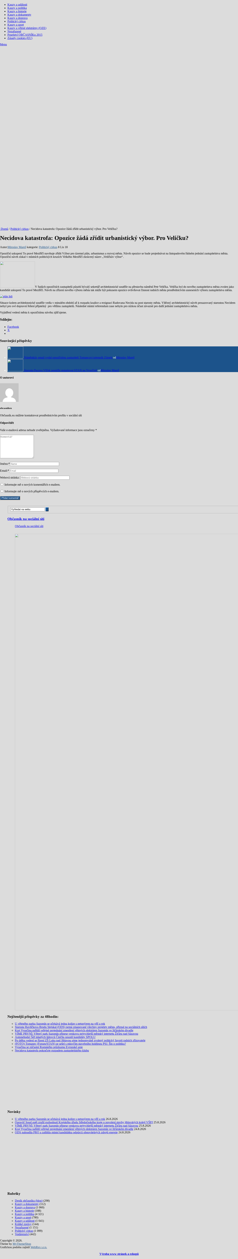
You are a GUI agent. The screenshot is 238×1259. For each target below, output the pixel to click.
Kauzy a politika (17, 7)
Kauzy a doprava (17, 18)
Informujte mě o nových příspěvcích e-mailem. (31, 491)
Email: (4, 470)
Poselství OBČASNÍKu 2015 (24, 34)
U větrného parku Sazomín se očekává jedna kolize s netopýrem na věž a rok (60, 1023)
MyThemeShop (22, 1243)
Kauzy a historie (17, 11)
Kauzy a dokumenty (19, 14)
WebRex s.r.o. (38, 1247)
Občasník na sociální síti (25, 519)
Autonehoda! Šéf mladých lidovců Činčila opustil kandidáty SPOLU (55, 1037)
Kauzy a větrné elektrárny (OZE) (26, 28)
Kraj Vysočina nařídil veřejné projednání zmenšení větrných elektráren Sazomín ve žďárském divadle (74, 1030)
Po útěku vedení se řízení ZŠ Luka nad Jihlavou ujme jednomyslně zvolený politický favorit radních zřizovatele (80, 1040)
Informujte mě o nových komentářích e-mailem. (32, 484)
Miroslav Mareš (17, 247)
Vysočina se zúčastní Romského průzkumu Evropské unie (49, 1047)
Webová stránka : (10, 477)
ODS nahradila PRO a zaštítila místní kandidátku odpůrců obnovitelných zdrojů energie (66, 1132)
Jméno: (5, 463)
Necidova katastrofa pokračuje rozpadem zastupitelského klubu (52, 1050)
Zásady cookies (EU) (19, 38)
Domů (4, 228)
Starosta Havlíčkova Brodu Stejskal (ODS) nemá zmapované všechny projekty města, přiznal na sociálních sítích (81, 1027)
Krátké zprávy (23, 1224)
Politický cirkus (16, 21)
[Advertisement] (119, 74)
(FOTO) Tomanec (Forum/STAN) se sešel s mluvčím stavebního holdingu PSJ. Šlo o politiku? (70, 1043)
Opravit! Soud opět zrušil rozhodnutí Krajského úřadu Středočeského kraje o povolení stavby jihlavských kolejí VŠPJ (84, 1122)
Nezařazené (14, 31)
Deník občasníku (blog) (29, 1200)
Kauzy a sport (15, 24)
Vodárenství (22, 1234)
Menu (3, 44)
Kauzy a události (17, 4)
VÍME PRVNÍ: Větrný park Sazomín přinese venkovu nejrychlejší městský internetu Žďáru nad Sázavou (76, 1033)
